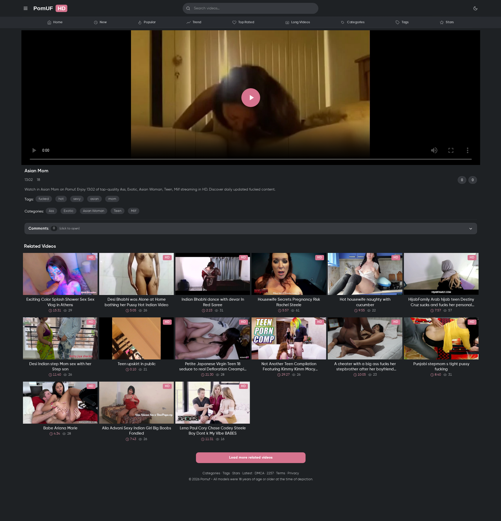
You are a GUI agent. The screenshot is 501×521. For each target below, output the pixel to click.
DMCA (259, 473)
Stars (236, 473)
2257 (270, 473)
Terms (280, 473)
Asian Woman (93, 211)
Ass (51, 211)
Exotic (68, 211)
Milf (133, 211)
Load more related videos (251, 457)
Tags (226, 473)
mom (112, 199)
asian (94, 199)
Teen (117, 211)
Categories (211, 473)
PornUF (49, 8)
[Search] (188, 8)
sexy (77, 199)
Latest (247, 473)
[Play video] (250, 97)
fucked (44, 199)
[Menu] (25, 8)
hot (61, 199)
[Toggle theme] (475, 8)
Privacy (293, 473)
